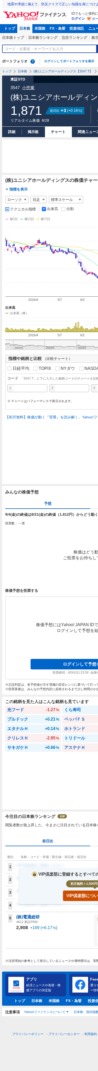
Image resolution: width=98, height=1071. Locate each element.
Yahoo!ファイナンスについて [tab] (44, 1012)
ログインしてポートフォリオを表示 (69, 61)
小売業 (28, 88)
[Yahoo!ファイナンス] (35, 12)
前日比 (47, 841)
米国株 (39, 28)
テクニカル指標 (23, 209)
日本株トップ (13, 37)
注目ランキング (74, 37)
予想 (47, 503)
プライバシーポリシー (28, 1034)
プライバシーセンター (64, 1034)
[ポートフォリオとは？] (33, 61)
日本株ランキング (42, 37)
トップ (9, 28)
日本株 (24, 28)
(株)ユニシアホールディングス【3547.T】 (63, 71)
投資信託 (77, 28)
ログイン (78, 18)
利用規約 (90, 1034)
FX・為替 (57, 28)
